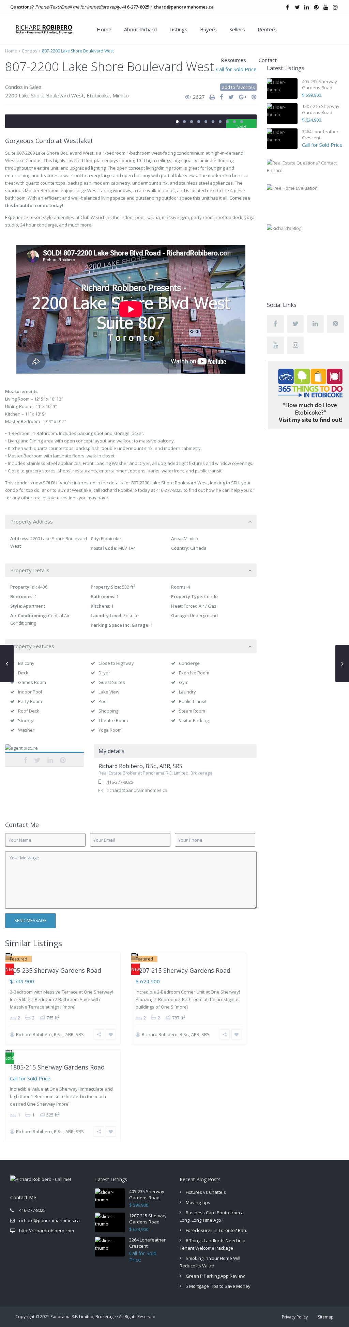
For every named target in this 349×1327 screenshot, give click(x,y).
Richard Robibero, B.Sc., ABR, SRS (44, 755)
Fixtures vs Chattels (206, 1192)
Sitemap (326, 1317)
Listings (178, 29)
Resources (233, 60)
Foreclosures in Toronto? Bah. (216, 1230)
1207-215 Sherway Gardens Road (183, 970)
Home (104, 29)
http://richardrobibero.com (46, 1231)
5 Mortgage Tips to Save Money (218, 1286)
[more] (69, 1007)
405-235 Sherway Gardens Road (55, 970)
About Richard (140, 29)
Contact (268, 60)
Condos (29, 51)
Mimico (120, 95)
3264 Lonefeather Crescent (320, 134)
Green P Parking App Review (215, 1276)
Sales (35, 86)
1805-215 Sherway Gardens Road (57, 1067)
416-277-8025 (135, 7)
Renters (267, 29)
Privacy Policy (295, 1317)
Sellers (237, 29)
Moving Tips (198, 1202)
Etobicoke (98, 95)
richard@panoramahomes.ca (182, 7)
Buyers (208, 29)
